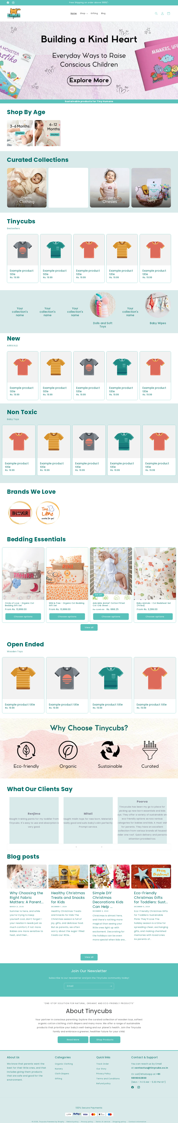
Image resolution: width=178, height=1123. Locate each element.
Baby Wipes (158, 323)
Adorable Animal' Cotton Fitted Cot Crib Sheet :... (109, 604)
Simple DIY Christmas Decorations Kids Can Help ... (108, 900)
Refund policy (103, 1083)
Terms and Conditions (108, 1078)
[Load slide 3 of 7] (86, 847)
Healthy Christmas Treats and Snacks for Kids (68, 897)
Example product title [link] (22, 272)
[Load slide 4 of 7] (89, 847)
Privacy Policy (103, 1073)
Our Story (101, 1068)
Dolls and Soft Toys (103, 325)
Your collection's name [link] (20, 312)
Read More (73, 1039)
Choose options (23, 616)
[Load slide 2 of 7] (83, 847)
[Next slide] (102, 847)
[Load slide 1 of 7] (80, 847)
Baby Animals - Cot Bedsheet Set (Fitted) (154, 604)
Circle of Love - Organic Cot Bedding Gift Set (19, 604)
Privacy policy (87, 1121)
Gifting (58, 1078)
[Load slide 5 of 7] (91, 847)
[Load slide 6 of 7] (94, 847)
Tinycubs (43, 1121)
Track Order (102, 1063)
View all (89, 627)
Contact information (137, 1121)
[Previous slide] (76, 847)
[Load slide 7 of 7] (97, 847)
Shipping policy (119, 1121)
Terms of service (103, 1121)
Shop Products (105, 1039)
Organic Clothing (64, 1063)
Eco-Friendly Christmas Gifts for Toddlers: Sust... (151, 897)
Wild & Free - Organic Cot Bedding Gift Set (66, 604)
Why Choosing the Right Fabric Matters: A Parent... (27, 897)
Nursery (59, 1068)
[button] (83, 13)
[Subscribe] (111, 986)
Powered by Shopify (55, 1121)
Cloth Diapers (62, 1073)
